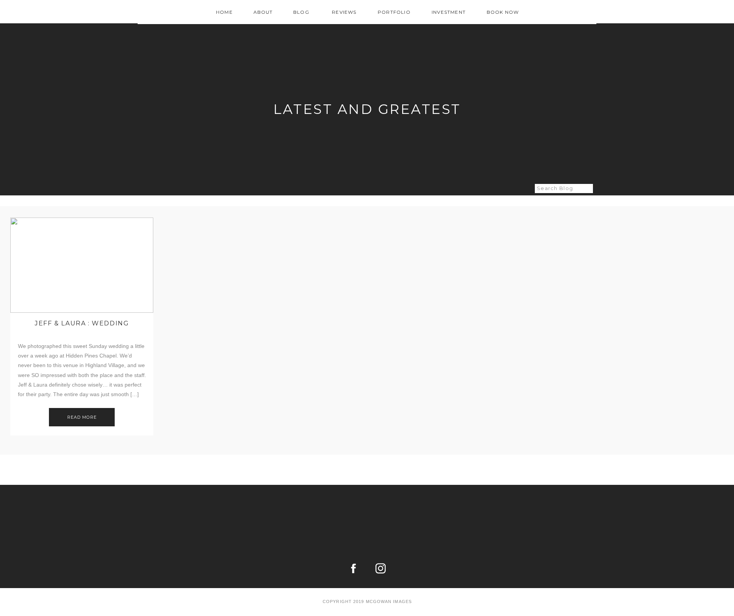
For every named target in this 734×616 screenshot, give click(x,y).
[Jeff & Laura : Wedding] (81, 265)
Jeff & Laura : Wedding (82, 323)
